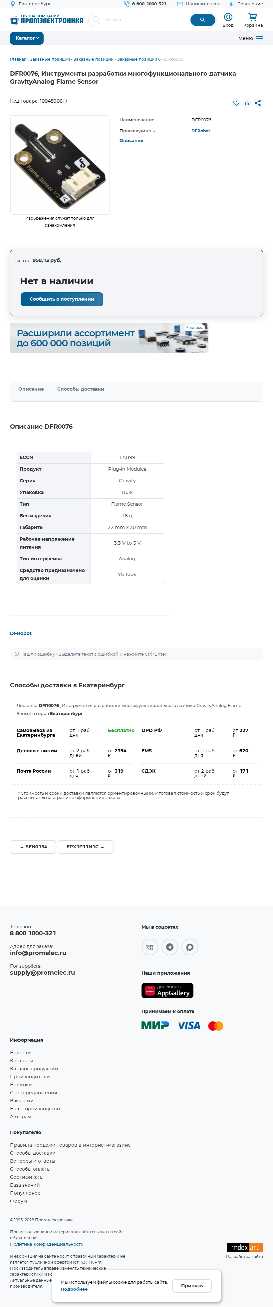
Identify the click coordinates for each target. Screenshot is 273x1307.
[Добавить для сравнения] (247, 103)
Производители (30, 1077)
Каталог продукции (34, 1069)
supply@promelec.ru (42, 973)
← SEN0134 (33, 847)
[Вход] (228, 17)
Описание (131, 141)
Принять (192, 1286)
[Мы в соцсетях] (149, 947)
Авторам (20, 1117)
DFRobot (200, 131)
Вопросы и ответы (32, 1161)
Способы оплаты (30, 1169)
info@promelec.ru (38, 953)
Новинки (21, 1085)
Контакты (21, 1061)
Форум (18, 1201)
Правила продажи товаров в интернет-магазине (70, 1145)
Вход (228, 25)
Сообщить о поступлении (62, 299)
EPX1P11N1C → (86, 847)
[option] (60, 165)
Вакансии (22, 1101)
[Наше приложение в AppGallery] (167, 991)
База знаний (25, 1185)
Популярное (25, 1193)
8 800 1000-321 (33, 934)
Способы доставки (80, 389)
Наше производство (35, 1109)
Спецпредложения (33, 1093)
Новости (20, 1053)
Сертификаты (27, 1177)
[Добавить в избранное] (236, 103)
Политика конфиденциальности (47, 1244)
